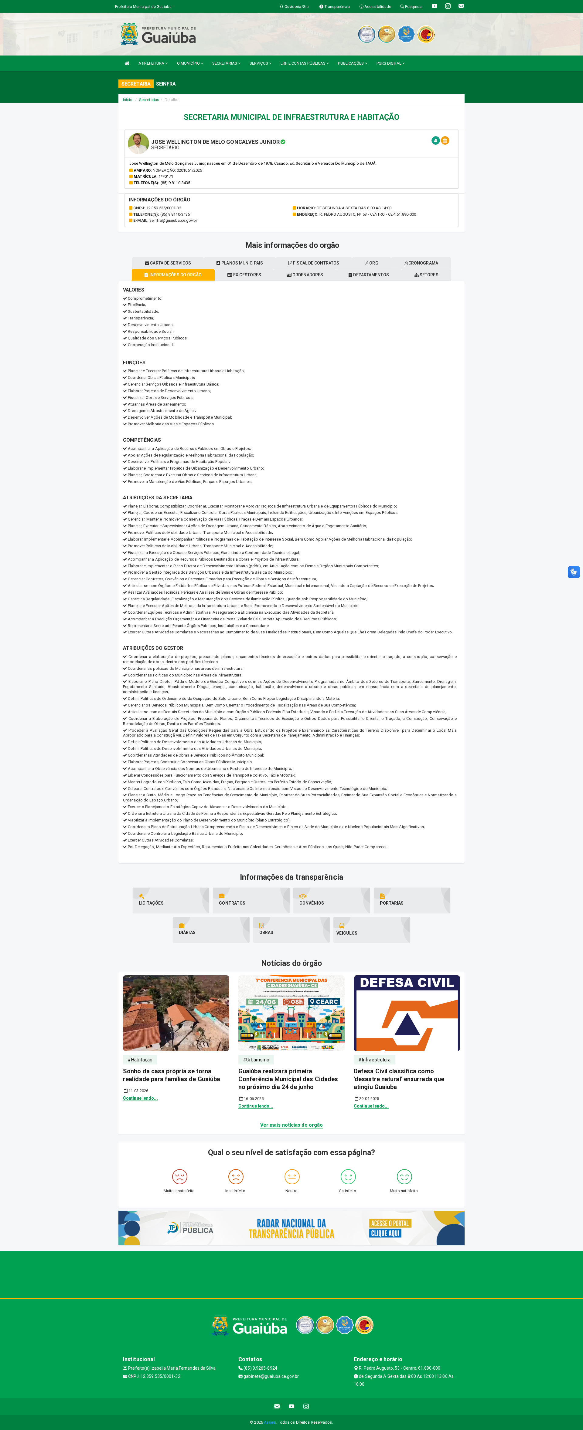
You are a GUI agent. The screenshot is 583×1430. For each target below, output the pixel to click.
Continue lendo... (140, 1098)
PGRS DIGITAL (389, 63)
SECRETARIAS (225, 63)
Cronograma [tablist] (422, 263)
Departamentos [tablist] (370, 274)
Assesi (270, 1422)
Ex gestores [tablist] (246, 274)
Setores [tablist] (428, 274)
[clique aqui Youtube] (291, 1406)
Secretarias (149, 99)
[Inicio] (126, 63)
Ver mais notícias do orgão (291, 1125)
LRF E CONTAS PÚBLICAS (303, 63)
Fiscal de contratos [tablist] (315, 263)
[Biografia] (435, 140)
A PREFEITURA (151, 63)
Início (128, 99)
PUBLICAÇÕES (351, 63)
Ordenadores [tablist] (307, 274)
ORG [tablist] (373, 263)
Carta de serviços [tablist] (170, 263)
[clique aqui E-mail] (277, 1406)
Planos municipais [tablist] (241, 263)
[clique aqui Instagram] (306, 1406)
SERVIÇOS (259, 63)
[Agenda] (445, 140)
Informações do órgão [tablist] (175, 274)
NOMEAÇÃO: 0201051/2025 (177, 170)
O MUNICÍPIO (189, 63)
